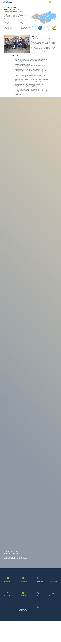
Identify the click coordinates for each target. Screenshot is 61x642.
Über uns (38, 1)
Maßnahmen (30, 1)
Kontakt (46, 1)
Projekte (34, 1)
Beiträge (24, 1)
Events (43, 1)
